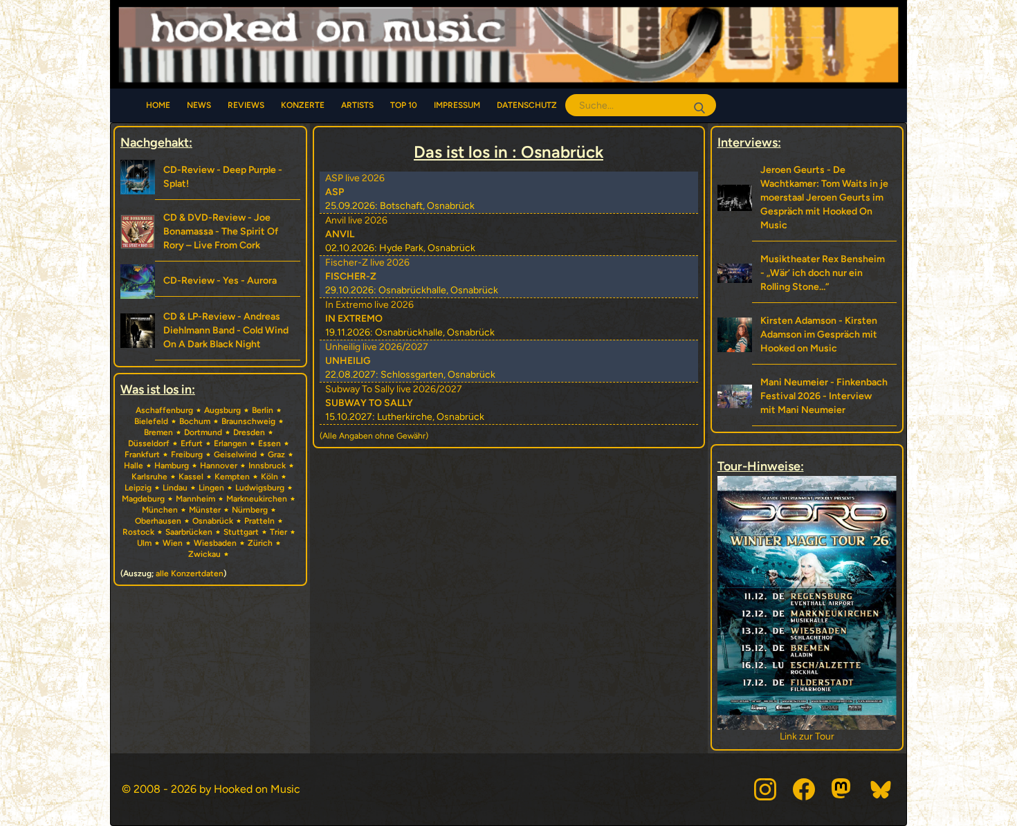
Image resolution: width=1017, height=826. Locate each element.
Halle (133, 465)
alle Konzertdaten (189, 573)
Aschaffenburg (164, 410)
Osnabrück (212, 521)
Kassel (190, 476)
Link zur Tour (859, 736)
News (199, 105)
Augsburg (222, 410)
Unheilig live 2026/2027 (376, 347)
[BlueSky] (881, 789)
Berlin (262, 410)
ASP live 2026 (355, 178)
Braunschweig (248, 421)
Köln (269, 476)
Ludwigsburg (259, 488)
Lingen (211, 488)
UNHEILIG (348, 361)
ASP (334, 192)
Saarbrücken (188, 532)
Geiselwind (235, 454)
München (160, 510)
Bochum (194, 421)
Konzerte (302, 105)
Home (158, 105)
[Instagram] (765, 789)
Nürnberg (250, 510)
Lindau (175, 488)
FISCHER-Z (350, 276)
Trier (278, 532)
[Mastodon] (842, 789)
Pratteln (259, 521)
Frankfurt (142, 454)
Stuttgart (241, 532)
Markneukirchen (256, 499)
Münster (205, 510)
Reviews (246, 105)
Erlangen (230, 443)
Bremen (158, 432)
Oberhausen (158, 521)
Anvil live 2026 (356, 220)
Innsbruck (267, 465)
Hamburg (171, 465)
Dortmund (203, 432)
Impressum (457, 105)
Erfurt (192, 443)
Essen (269, 443)
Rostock (138, 532)
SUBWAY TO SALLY (369, 403)
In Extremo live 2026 (369, 305)
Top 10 (403, 105)
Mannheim (195, 499)
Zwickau (204, 554)
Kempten (232, 476)
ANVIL (339, 234)
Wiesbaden (215, 543)
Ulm (144, 543)
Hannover (218, 465)
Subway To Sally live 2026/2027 (393, 389)
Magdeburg (143, 499)
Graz (276, 454)
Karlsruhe (149, 476)
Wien (173, 543)
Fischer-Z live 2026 (367, 262)
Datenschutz (527, 105)
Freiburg (187, 454)
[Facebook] (804, 789)
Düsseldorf (149, 443)
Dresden (249, 432)
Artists (357, 105)
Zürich (260, 543)
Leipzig (138, 488)
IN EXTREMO (354, 318)
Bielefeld (151, 421)
